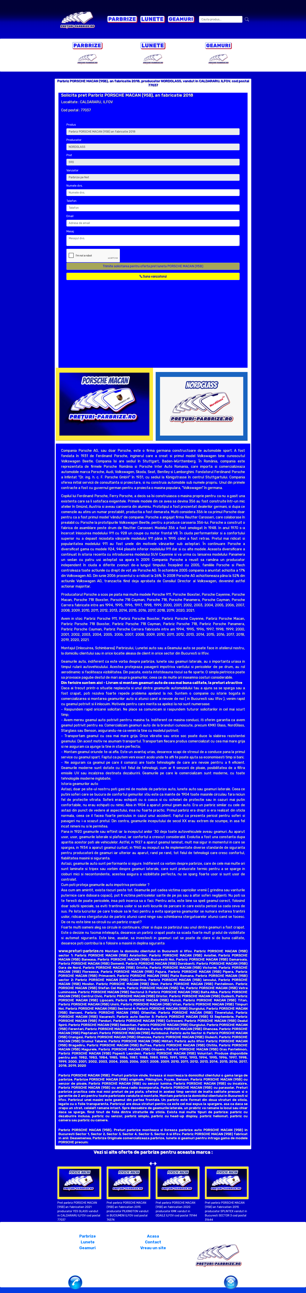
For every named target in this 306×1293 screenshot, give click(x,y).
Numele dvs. (74, 185)
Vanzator (72, 170)
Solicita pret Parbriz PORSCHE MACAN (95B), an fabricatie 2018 (127, 95)
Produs (71, 124)
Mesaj (70, 231)
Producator (73, 140)
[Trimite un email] (231, 1282)
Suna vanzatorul (154, 276)
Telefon (71, 201)
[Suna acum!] (75, 1282)
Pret (69, 155)
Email (69, 216)
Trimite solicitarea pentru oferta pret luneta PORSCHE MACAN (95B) (153, 266)
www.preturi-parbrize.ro (80, 950)
